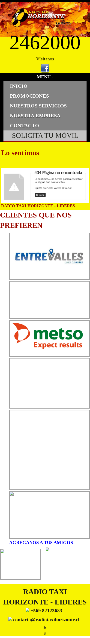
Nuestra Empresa (35, 116)
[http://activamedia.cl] (83, 631)
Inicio (18, 86)
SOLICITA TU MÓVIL (45, 135)
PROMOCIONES (29, 96)
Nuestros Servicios (38, 106)
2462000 (45, 42)
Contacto (24, 125)
